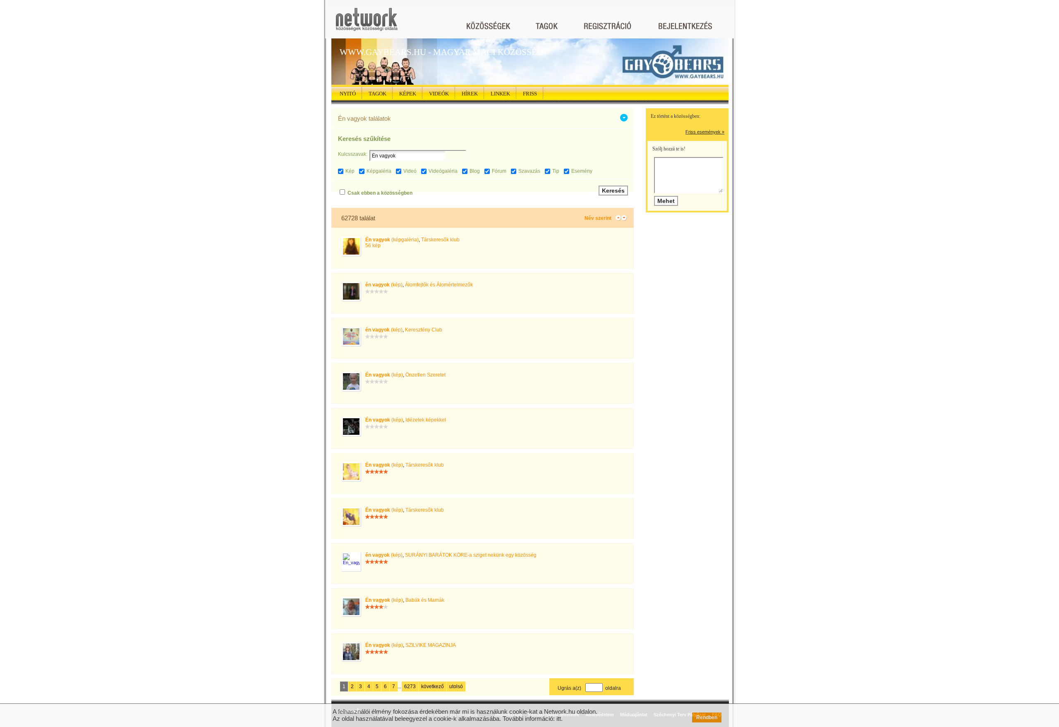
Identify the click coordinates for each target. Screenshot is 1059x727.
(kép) (384, 285)
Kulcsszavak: (352, 154)
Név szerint (598, 218)
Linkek (500, 94)
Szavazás (529, 171)
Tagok (377, 94)
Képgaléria (379, 171)
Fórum (499, 171)
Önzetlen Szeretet (425, 375)
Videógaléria (443, 171)
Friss (530, 94)
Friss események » (704, 131)
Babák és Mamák (424, 600)
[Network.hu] (366, 23)
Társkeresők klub (440, 240)
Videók (439, 94)
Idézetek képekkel (425, 420)
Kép (350, 171)
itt (558, 718)
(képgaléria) (392, 240)
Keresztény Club (423, 330)
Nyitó (348, 94)
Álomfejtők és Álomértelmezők (439, 285)
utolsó (456, 686)
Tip (555, 171)
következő (432, 686)
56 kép (373, 245)
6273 (410, 686)
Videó (410, 171)
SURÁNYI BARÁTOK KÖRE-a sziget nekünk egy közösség (471, 555)
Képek (407, 94)
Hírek (470, 94)
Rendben (706, 717)
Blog (475, 171)
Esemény (581, 171)
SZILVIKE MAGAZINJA (430, 645)
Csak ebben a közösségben (379, 193)
